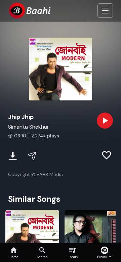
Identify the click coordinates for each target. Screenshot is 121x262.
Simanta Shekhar (28, 126)
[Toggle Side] (105, 10)
